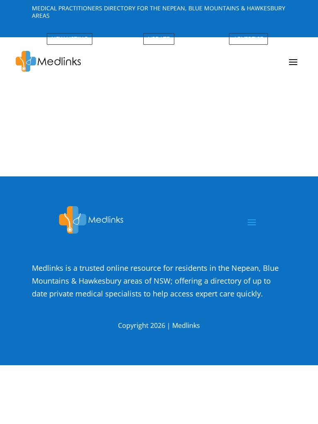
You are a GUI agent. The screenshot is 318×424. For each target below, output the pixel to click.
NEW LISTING (69, 39)
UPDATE (159, 39)
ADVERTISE (248, 39)
